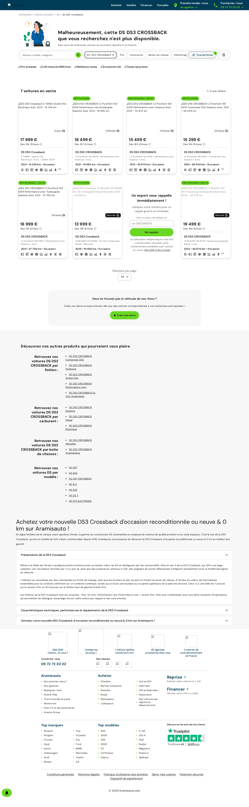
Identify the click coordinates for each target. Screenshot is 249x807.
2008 (104, 735)
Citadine (106, 681)
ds (58, 14)
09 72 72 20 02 (53, 664)
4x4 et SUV (145, 681)
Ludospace (107, 703)
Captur (105, 757)
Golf (141, 739)
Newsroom (50, 703)
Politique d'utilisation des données (126, 774)
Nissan (48, 761)
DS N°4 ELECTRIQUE (80, 501)
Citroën (48, 739)
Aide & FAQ (50, 694)
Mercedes (81, 752)
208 (103, 730)
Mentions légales (89, 774)
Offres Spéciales (148, 690)
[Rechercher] (78, 55)
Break (104, 694)
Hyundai (81, 735)
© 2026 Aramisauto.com (124, 790)
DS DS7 (73, 467)
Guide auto (145, 694)
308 (103, 739)
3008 (104, 744)
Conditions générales (60, 774)
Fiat (78, 730)
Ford (78, 744)
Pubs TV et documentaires (59, 707)
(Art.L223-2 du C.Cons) (157, 250)
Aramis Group (52, 712)
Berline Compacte (111, 685)
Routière (106, 690)
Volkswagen (51, 752)
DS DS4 (73, 473)
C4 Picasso (107, 752)
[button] (113, 55)
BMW (79, 748)
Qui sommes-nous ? (55, 681)
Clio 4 (142, 735)
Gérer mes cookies (164, 774)
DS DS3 (73, 489)
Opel (46, 744)
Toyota (80, 757)
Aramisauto (25, 14)
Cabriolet (144, 685)
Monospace (107, 699)
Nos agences (51, 685)
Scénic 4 (144, 752)
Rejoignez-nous (53, 690)
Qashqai (144, 757)
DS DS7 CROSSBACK (80, 478)
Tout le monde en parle (57, 699)
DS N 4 (73, 484)
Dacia (47, 748)
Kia (78, 739)
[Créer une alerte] (7, 793)
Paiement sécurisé (191, 774)
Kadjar (143, 744)
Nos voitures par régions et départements (148, 702)
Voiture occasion (44, 14)
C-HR (142, 730)
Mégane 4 (144, 748)
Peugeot (48, 735)
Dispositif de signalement (126, 778)
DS (77, 761)
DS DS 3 (73, 495)
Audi (46, 757)
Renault (48, 730)
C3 (102, 748)
